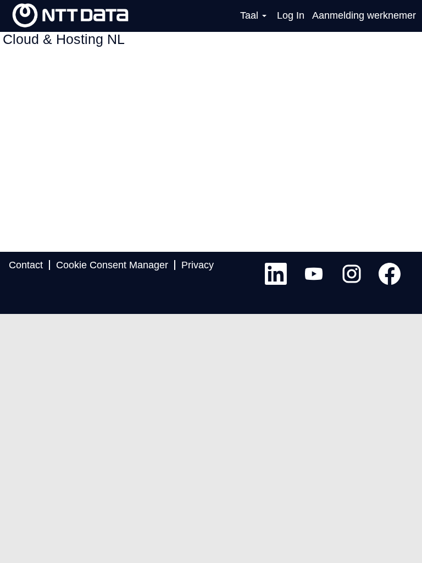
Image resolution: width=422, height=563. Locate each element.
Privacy (197, 265)
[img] (70, 15)
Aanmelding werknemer (364, 15)
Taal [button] (250, 15)
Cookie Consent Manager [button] (112, 265)
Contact (26, 265)
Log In (290, 15)
